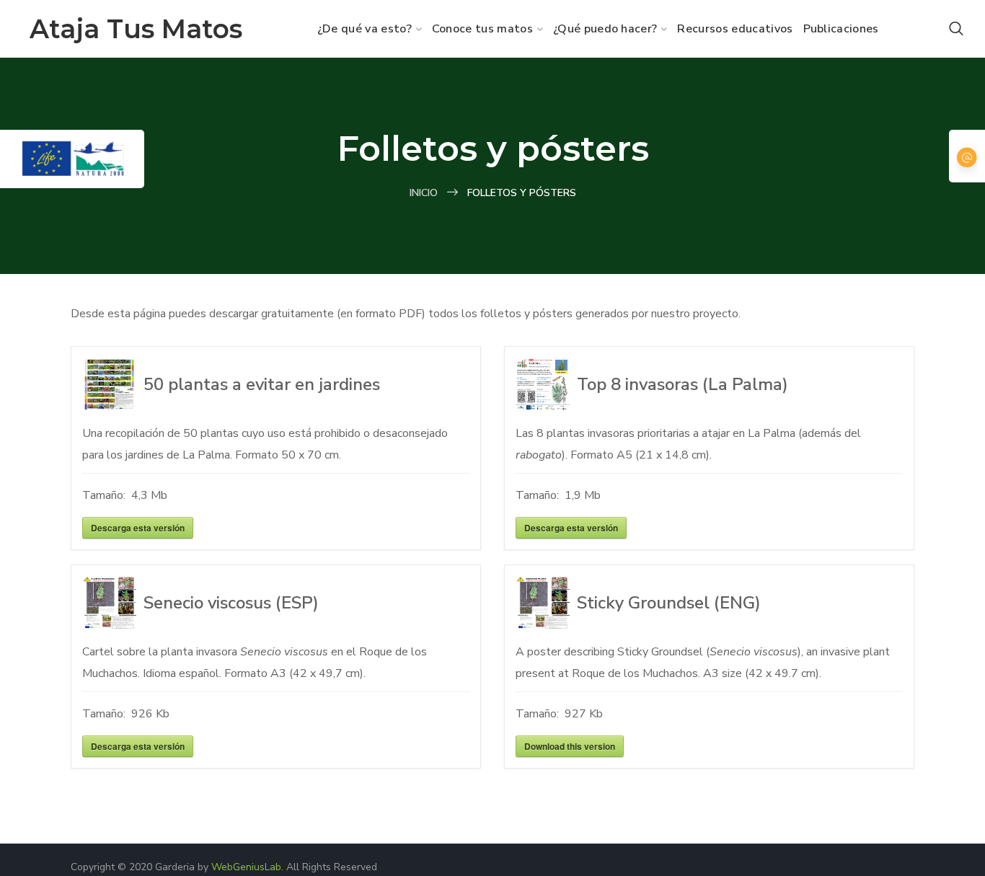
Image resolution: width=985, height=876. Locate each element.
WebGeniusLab (246, 867)
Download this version (569, 746)
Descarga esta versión (138, 527)
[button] (956, 29)
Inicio (424, 193)
